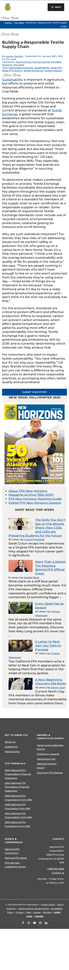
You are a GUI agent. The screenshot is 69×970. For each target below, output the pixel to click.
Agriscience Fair (46, 759)
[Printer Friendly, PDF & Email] (10, 18)
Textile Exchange (33, 70)
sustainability (41, 67)
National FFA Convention (12, 851)
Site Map (47, 912)
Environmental (41, 62)
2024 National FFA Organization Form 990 (18, 815)
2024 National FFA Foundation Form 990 (17, 824)
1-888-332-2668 (55, 868)
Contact (20, 912)
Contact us (58, 872)
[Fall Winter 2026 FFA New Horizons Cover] (34, 404)
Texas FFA (56, 67)
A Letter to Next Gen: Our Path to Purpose (48, 645)
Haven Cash (58, 687)
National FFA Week (16, 858)
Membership (12, 751)
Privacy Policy (48, 904)
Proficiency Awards (48, 754)
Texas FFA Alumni (12, 70)
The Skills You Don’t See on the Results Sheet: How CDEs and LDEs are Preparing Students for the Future (37, 527)
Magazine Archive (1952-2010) (31, 495)
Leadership (11, 746)
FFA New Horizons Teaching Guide (35, 499)
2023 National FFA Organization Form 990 (18, 797)
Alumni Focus (23, 62)
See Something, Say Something (34, 908)
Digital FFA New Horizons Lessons (35, 503)
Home (8, 22)
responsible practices (21, 67)
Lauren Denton (14, 56)
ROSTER (39, 916)
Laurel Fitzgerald (34, 539)
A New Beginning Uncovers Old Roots (50, 682)
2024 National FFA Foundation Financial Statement (17, 787)
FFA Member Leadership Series (15, 864)
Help (28, 912)
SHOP (29, 916)
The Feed (19, 22)
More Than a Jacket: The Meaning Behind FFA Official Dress (50, 567)
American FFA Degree (50, 772)
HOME (57, 912)
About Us (10, 741)
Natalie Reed (31, 577)
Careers (37, 912)
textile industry (53, 70)
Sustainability (12, 79)
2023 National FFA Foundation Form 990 (17, 806)
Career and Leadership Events (50, 747)
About (28, 491)
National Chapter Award (47, 765)
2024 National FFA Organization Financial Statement (18, 774)
